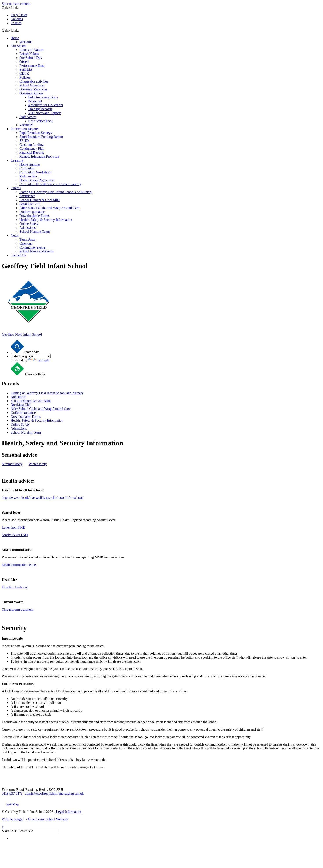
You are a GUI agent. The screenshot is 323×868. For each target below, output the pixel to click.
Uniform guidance (32, 212)
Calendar (25, 243)
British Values (29, 54)
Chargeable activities (33, 81)
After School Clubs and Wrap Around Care (49, 208)
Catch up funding (31, 144)
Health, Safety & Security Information (45, 220)
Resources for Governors (45, 105)
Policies (16, 23)
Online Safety (28, 223)
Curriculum (27, 168)
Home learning (29, 164)
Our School (19, 46)
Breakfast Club (29, 204)
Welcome (25, 42)
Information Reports (24, 129)
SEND (24, 140)
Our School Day (30, 57)
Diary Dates (19, 15)
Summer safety (12, 464)
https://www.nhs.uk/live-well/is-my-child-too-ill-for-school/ (42, 497)
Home (15, 38)
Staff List (25, 69)
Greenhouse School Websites (48, 819)
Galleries (17, 19)
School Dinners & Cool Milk (39, 200)
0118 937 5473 (12, 793)
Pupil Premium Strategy (35, 133)
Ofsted (24, 61)
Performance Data (31, 65)
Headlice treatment (15, 587)
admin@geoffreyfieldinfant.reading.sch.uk (54, 793)
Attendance (27, 196)
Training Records (40, 109)
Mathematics (28, 176)
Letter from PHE (13, 527)
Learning (17, 160)
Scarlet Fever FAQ (15, 535)
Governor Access (31, 93)
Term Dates (27, 239)
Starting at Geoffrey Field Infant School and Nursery (55, 192)
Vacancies (26, 125)
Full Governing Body (43, 97)
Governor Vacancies (33, 89)
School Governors (32, 85)
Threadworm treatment (17, 609)
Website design (12, 819)
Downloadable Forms (34, 216)
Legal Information (68, 812)
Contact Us (18, 255)
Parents (16, 188)
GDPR (24, 73)
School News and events (36, 251)
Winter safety (38, 464)
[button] (21, 30)
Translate (43, 360)
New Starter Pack (40, 121)
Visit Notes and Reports (44, 113)
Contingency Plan (31, 148)
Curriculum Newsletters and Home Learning (50, 184)
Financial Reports (31, 152)
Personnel (35, 101)
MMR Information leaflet (19, 565)
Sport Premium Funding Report (41, 137)
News (15, 235)
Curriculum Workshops (35, 172)
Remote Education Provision (39, 156)
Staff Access (27, 117)
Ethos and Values (31, 50)
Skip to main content (16, 3)
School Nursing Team (34, 231)
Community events (32, 247)
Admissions (27, 227)
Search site (9, 831)
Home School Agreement (36, 180)
